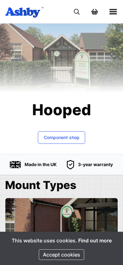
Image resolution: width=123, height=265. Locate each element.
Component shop (61, 137)
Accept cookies (61, 254)
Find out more (95, 240)
